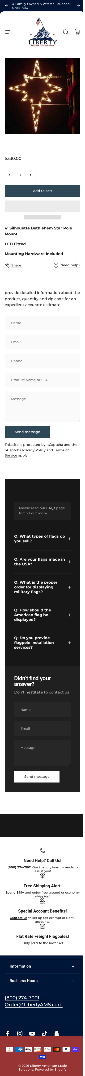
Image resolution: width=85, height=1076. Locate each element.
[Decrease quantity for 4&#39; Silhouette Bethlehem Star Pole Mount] (10, 175)
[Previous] (6, 5)
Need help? (70, 265)
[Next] (78, 5)
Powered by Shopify (49, 1074)
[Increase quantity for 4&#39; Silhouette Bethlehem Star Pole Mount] (30, 175)
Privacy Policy (34, 450)
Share (16, 265)
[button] (42, 206)
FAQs (50, 508)
